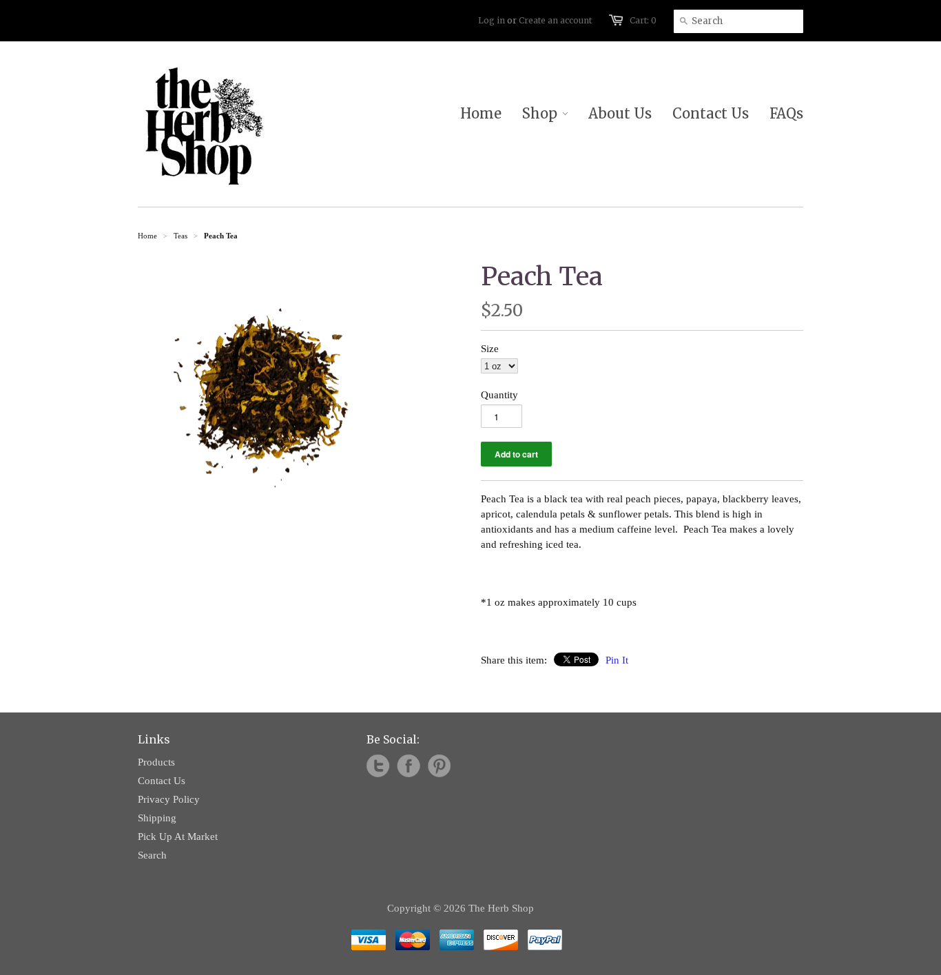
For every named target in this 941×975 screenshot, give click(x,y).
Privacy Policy (169, 799)
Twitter (378, 766)
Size (490, 348)
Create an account (555, 20)
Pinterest (439, 766)
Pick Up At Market (178, 836)
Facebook (408, 766)
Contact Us (161, 780)
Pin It (617, 660)
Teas (180, 236)
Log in (491, 20)
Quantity (499, 394)
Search (152, 855)
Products (156, 762)
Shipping (157, 817)
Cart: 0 (643, 20)
